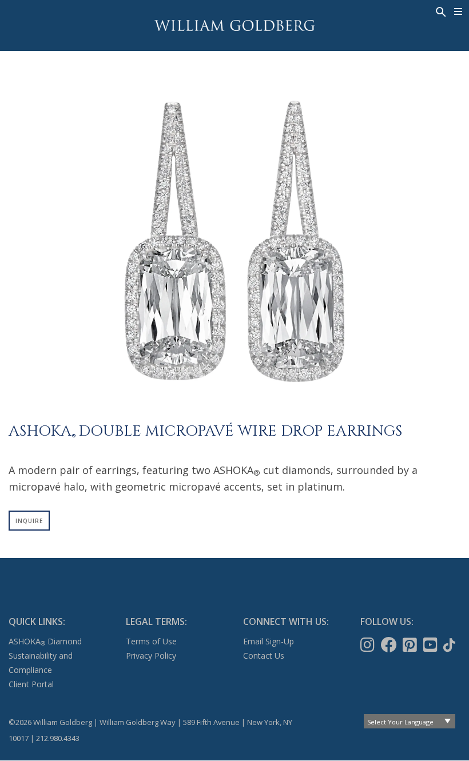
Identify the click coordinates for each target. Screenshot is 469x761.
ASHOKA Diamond (45, 641)
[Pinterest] (411, 645)
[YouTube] (431, 645)
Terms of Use (151, 641)
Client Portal (31, 684)
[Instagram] (368, 645)
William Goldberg (234, 25)
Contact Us (263, 655)
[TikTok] (450, 645)
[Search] (440, 11)
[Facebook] (390, 645)
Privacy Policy (151, 655)
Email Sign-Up (268, 641)
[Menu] (458, 11)
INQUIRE (29, 521)
